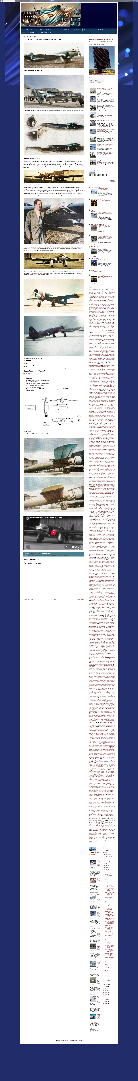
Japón (107, 606)
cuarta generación (92, 462)
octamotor (96, 673)
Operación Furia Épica (101, 681)
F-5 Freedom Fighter (96, 515)
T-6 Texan (108, 791)
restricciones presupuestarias (100, 753)
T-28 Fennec (96, 791)
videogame (106, 829)
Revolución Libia (103, 754)
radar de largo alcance (99, 737)
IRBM (99, 600)
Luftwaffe (108, 620)
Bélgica (100, 389)
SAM (90, 762)
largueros (71, 190)
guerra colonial (92, 546)
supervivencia (111, 790)
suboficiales (93, 786)
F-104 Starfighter (107, 509)
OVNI (110, 689)
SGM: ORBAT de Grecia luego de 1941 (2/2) (109, 937)
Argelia (103, 330)
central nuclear (102, 428)
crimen (112, 458)
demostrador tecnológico (94, 468)
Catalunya (111, 419)
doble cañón (106, 477)
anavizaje (104, 323)
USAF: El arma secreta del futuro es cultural (109, 915)
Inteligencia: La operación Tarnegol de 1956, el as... (109, 903)
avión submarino (106, 370)
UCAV (111, 817)
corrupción (91, 457)
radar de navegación (109, 737)
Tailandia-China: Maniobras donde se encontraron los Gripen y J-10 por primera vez (105, 146)
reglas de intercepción (104, 746)
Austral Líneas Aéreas (108, 350)
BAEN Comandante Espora (104, 377)
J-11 (108, 604)
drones (113, 485)
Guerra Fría (100, 557)
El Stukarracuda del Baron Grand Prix (105, 105)
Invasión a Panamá (109, 596)
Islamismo (100, 601)
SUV (92, 791)
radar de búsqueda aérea (101, 734)
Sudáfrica (100, 786)
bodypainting (100, 393)
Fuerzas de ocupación (105, 531)
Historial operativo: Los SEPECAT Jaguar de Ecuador (109, 941)
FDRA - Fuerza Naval (95, 187)
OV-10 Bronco (105, 689)
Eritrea (106, 499)
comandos (111, 439)
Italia (104, 603)
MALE (104, 623)
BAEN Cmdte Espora (93, 377)
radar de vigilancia (93, 738)
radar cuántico (98, 731)
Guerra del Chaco (111, 554)
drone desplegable (101, 484)
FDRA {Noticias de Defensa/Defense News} (100, 235)
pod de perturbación (107, 705)
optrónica (104, 688)
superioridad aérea (99, 788)
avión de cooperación (109, 359)
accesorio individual (92, 300)
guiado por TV (107, 562)
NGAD (91, 669)
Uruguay (106, 822)
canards (110, 416)
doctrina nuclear (96, 481)
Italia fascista (112, 603)
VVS (96, 837)
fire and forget (98, 519)
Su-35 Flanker (106, 784)
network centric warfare (100, 668)
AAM (113, 297)
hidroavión (97, 572)
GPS (101, 540)
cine (91, 434)
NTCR (112, 670)
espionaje (99, 503)
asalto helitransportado (93, 340)
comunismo (99, 447)
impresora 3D (100, 585)
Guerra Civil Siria (108, 545)
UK (103, 820)
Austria (97, 351)
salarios (111, 761)
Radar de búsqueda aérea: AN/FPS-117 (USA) (101, 39)
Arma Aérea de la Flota (100, 332)
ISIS (90, 601)
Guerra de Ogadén (109, 553)
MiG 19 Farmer (106, 639)
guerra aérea (108, 542)
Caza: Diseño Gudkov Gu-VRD (109, 912)
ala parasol (102, 312)
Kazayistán (108, 611)
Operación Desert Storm (104, 678)
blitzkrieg (104, 392)
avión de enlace (92, 361)
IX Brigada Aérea (102, 604)
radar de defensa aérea (98, 735)
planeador (91, 703)
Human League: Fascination (96, 271)
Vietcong (111, 829)
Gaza (95, 535)
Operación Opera (100, 684)
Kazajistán (103, 611)
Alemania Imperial (93, 315)
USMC (92, 825)
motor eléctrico (100, 660)
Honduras (97, 576)
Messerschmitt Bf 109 (94, 637)
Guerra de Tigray (92, 554)
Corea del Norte (100, 456)
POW (103, 709)
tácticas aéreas (108, 793)
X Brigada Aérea (99, 838)
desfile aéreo (110, 470)
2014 (105, 1001)
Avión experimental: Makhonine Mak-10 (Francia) (109, 889)
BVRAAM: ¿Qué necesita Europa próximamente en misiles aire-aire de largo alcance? (105, 213)
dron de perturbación (111, 482)
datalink (94, 465)
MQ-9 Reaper (94, 662)
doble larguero (93, 478)
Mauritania (111, 631)
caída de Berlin (104, 413)
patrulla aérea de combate (105, 695)
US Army (113, 822)
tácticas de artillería (111, 794)
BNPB (95, 393)
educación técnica (98, 488)
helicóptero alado (99, 566)
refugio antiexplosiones (108, 745)
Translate (100, 82)
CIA (106, 433)
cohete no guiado (93, 437)
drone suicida (106, 485)
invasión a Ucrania (93, 597)
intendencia (110, 591)
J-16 (112, 604)
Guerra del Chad (93, 555)
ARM (94, 332)
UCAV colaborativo (93, 818)
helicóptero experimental (109, 568)
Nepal (93, 668)
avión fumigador (112, 366)
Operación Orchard (109, 684)
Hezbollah (91, 572)
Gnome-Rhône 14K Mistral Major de (31, 248)
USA (99, 824)
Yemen (104, 838)
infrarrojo (103, 588)
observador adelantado (101, 672)
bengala (106, 389)
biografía (106, 390)
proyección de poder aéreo (106, 722)
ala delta (102, 311)
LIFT (99, 618)
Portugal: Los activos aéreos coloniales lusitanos (109, 946)
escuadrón (102, 500)
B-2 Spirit (92, 374)
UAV (107, 815)
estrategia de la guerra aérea (101, 505)
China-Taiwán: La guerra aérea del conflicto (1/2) (109, 899)
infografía (91, 588)
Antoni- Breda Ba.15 (51, 166)
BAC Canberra (107, 374)
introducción (112, 595)
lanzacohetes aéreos (95, 614)
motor (67, 248)
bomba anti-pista (97, 394)
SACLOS (101, 761)
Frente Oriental (108, 526)
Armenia (92, 336)
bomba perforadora (106, 397)
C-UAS (93, 412)
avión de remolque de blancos (107, 363)
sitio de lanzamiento (108, 778)
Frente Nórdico (100, 526)
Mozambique (108, 661)
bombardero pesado (101, 407)
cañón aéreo (91, 417)
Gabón (94, 534)
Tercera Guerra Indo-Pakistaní (107, 802)
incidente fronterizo (108, 585)
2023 (105, 852)
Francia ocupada (110, 523)
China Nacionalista (96, 433)
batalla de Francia (100, 386)
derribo (110, 468)
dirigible (95, 476)
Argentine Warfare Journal (44, 32)
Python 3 (99, 729)
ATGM (91, 350)
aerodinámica (104, 303)
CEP (107, 428)
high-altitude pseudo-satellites (107, 572)
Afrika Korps (98, 307)
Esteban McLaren (95, 852)
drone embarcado (109, 484)
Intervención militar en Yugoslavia (100, 595)
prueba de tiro (101, 725)
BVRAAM (100, 411)
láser (107, 614)
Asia (90, 342)
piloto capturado (102, 699)
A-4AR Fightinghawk (99, 297)
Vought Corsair (110, 833)
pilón (96, 699)
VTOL (100, 834)
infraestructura (98, 588)
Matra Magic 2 (105, 631)
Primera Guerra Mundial (95, 714)
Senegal (98, 774)
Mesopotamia (109, 635)
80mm (103, 296)
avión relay (109, 369)
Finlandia (91, 519)
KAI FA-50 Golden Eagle (103, 610)
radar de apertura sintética (107, 731)
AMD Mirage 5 (92, 320)
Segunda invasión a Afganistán (106, 771)
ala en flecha (110, 311)
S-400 (90, 760)
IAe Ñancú (109, 580)
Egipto (105, 488)
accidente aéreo (102, 300)
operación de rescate (109, 677)
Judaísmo (101, 608)
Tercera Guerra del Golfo (94, 802)
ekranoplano (105, 489)
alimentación (97, 318)
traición (105, 806)
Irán (114, 599)
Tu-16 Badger (97, 811)
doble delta (112, 477)
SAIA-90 (106, 761)
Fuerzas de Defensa (96, 531)
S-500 (94, 760)
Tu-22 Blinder (104, 811)
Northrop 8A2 (98, 670)
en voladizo (66, 191)
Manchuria (98, 624)
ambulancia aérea (98, 319)
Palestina (111, 691)
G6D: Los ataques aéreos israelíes (109, 965)
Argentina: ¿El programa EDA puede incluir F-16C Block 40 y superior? (105, 89)
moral (91, 656)
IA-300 (98, 578)
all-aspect (104, 318)
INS (92, 589)
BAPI (90, 385)
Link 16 (107, 618)
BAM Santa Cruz (98, 384)
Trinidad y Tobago (95, 810)
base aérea (95, 385)
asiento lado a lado (105, 342)
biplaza (93, 392)
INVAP (100, 596)
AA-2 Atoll (109, 297)
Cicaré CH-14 (112, 433)
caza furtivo (103, 423)
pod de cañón (110, 704)
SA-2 (97, 760)
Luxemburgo (91, 622)
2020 (105, 990)
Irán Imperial (93, 600)
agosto (107, 861)
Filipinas (110, 518)
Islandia (105, 601)
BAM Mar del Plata (92, 382)
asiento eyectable (95, 342)
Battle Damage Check (109, 388)
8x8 (106, 296)
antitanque (103, 326)
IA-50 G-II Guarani (108, 578)
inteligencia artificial (101, 591)
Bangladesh (111, 384)
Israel (93, 603)
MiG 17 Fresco (97, 639)
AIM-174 (92, 308)
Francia (49, 555)
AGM (103, 307)
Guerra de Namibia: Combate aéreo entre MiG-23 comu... (109, 894)
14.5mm (91, 291)
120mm (100, 289)
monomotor (61, 555)
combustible (101, 443)
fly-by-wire (101, 520)
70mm (95, 296)
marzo (107, 871)
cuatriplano (91, 464)
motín (108, 656)
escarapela (91, 500)
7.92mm (90, 296)
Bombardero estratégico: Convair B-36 (108, 972)
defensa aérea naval (96, 466)
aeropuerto (91, 305)
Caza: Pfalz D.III (100, 136)
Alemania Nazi (103, 315)
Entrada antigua (80, 599)
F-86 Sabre (106, 515)
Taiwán (102, 798)
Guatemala (102, 542)
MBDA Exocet (102, 632)
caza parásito (100, 426)
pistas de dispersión (103, 700)
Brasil (105, 408)
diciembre (108, 854)
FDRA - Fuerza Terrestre (90, 29)
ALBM (96, 314)
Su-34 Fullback (98, 784)
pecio (94, 696)
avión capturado (31, 555)
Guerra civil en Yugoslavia (102, 543)
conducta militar (110, 449)
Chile (108, 431)
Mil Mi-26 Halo (96, 645)
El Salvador (91, 490)
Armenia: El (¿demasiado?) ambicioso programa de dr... (109, 876)
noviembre (108, 856)
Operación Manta (92, 684)
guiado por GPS (110, 561)
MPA (114, 661)
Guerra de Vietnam (101, 554)
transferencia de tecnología (102, 807)
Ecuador (113, 486)
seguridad (106, 772)
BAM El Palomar (110, 381)
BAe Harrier (92, 376)
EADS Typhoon (94, 486)
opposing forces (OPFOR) (94, 688)
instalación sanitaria (99, 589)
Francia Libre (102, 523)
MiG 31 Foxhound (107, 642)
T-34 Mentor (102, 791)
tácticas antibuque (92, 794)
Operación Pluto (105, 685)
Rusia (97, 758)
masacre (101, 630)
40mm (104, 293)
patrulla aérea (95, 695)
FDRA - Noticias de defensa (37, 29)
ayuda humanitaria (98, 373)
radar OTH (91, 739)
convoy (104, 454)
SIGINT (98, 776)
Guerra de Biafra (100, 547)
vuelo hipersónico (99, 836)
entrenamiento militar (107, 496)
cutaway (111, 464)
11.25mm (90, 289)
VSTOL (95, 834)
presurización (96, 711)
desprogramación (98, 472)
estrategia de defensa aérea (102, 504)
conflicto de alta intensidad (94, 450)
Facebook (111, 29)
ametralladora (91, 323)
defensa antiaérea (107, 466)
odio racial (95, 674)
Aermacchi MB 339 (96, 303)
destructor (105, 472)
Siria (97, 778)
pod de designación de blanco (95, 705)
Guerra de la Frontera (111, 550)
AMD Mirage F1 (101, 320)
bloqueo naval (110, 392)
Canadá (104, 416)
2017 (105, 996)
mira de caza (92, 647)
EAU (104, 486)
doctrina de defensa (101, 480)
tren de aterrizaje (61, 193)
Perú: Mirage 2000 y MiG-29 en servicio (109, 979)
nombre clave (91, 670)
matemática (107, 630)
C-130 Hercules (107, 411)
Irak (109, 599)
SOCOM (95, 779)
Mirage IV (103, 647)
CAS (106, 419)
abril (107, 869)
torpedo (113, 803)
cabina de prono (104, 412)
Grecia (110, 541)
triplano (102, 810)
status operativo (95, 782)
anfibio (108, 323)
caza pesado (107, 426)
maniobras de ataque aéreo (98, 626)
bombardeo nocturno (98, 402)
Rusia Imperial (105, 758)
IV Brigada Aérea (94, 604)
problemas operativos (102, 716)
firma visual (111, 519)
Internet (90, 593)
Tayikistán (91, 801)
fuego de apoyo (107, 527)
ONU (96, 676)
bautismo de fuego (93, 389)
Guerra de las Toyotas (94, 551)
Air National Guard (99, 309)
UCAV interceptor (102, 818)
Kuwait (113, 612)
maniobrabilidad (105, 624)
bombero (111, 407)
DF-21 (105, 473)
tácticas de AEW (101, 794)
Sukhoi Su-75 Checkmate (103, 787)
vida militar (95, 829)
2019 (105, 992)
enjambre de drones (100, 493)
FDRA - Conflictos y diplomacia (54, 29)
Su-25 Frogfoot (97, 783)
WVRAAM (91, 838)
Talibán (108, 798)
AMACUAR (111, 318)
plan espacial (110, 701)
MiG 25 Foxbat (108, 641)
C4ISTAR (98, 412)
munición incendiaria (93, 664)
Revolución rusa (110, 754)
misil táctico (98, 650)
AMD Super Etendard (107, 322)
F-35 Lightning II (98, 514)
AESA (96, 305)
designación (91, 472)
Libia (108, 616)
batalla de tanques (94, 388)
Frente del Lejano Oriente (94, 524)
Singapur (91, 778)
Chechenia (96, 430)
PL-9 (95, 701)
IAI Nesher (93, 582)
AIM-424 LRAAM (99, 308)
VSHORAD (91, 834)
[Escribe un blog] (44, 553)
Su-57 (113, 784)
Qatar (94, 730)
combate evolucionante (100, 442)
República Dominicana (108, 749)
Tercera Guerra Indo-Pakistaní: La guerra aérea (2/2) (109, 885)
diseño (90, 477)
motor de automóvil (95, 658)
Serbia (113, 774)
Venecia (104, 826)
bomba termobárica (106, 398)
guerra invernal (110, 557)
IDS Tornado (109, 582)
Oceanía (90, 673)
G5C (90, 534)
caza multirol (108, 424)
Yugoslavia (110, 838)
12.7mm (95, 289)
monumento (112, 654)
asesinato (106, 340)
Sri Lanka (111, 780)
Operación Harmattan (111, 681)
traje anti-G (111, 806)
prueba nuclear (110, 725)
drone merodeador (99, 485)
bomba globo (97, 396)
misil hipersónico (108, 649)
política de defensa (93, 708)
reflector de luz (99, 745)
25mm (109, 292)
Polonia (103, 708)
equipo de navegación (98, 499)
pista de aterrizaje (94, 700)
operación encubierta (98, 680)
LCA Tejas (99, 615)
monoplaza (100, 654)
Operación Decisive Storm (94, 678)
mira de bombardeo (111, 646)
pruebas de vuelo (93, 726)
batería (101, 388)
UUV (112, 825)
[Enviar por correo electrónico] (43, 553)
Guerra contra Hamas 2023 (104, 546)
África (91, 307)
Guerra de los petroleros (104, 551)
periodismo (105, 696)
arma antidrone (110, 332)
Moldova (97, 653)
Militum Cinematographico (28, 32)
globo (105, 539)
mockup (111, 650)
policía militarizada (103, 707)
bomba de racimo (106, 394)
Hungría (90, 577)
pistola (109, 700)
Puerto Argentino (97, 727)
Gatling (90, 535)
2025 (105, 849)
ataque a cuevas (92, 344)
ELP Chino (102, 490)
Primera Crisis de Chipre (105, 711)
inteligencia (91, 591)
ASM (111, 342)
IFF (114, 582)
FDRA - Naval (77, 29)
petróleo (111, 697)
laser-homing (112, 614)
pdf (112, 695)
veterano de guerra (92, 828)
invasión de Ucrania (107, 597)
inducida (30, 274)
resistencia (79, 273)
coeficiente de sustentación (36, 164)
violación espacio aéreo (100, 832)
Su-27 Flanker (106, 783)
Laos (103, 614)
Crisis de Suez (108, 459)
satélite (90, 766)
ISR (89, 603)
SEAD (99, 766)
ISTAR (100, 603)
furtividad (97, 532)
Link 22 (112, 618)
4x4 (108, 293)
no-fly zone (111, 669)
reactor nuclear (96, 742)
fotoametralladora (109, 522)
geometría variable (54, 555)
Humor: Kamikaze (109, 925)
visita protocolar (110, 832)
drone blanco (93, 484)
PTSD (100, 726)
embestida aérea (92, 492)
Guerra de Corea (94, 549)
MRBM (100, 662)
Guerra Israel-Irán (99, 558)
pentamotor (99, 696)
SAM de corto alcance (99, 762)
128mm (104, 289)
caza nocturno (92, 426)
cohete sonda (101, 437)
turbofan (94, 814)
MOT (104, 656)
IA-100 (94, 578)
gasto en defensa (101, 534)
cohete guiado (110, 435)
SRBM (105, 780)
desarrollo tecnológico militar (94, 469)
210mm (95, 292)
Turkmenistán (92, 815)
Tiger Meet (97, 803)
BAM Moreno (100, 382)
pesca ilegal (106, 697)
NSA (108, 670)
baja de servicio (111, 378)
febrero (107, 873)
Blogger (80, 1040)
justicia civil (107, 608)
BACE (113, 374)
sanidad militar (98, 765)
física (90, 520)
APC (95, 327)
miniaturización (92, 646)
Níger (101, 669)
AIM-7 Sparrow (107, 308)
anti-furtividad (96, 326)
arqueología (98, 336)
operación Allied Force (103, 676)
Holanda (91, 576)
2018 (105, 994)
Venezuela (110, 826)
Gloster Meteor (111, 539)
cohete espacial (92, 435)
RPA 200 (105, 757)
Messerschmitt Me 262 (107, 637)
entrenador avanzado (94, 495)
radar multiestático (110, 738)
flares (94, 520)
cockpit (111, 434)
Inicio (55, 599)
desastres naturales (104, 469)
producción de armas (100, 718)
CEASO (111, 427)
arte (103, 336)
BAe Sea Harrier (100, 376)
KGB (96, 612)
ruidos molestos (112, 757)
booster (90, 408)
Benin (112, 389)
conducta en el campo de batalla (97, 449)
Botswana (100, 408)
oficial (107, 674)
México (90, 638)
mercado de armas (104, 634)
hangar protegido (93, 565)
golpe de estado (94, 540)
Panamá (90, 692)
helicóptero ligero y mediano (98, 569)
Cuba (102, 464)
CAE (99, 413)
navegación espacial (98, 666)
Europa (101, 508)
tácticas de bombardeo (95, 795)
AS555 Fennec (99, 339)
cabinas (32, 193)
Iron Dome (107, 600)
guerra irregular (92, 558)
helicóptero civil (108, 566)
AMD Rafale (95, 322)
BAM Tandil (105, 384)
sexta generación (99, 775)
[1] (50, 246)
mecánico (92, 634)
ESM (114, 501)
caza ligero (100, 424)
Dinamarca (98, 474)
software (101, 779)
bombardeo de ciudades (100, 401)
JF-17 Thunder (104, 607)
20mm (90, 292)
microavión (101, 638)
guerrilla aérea (110, 559)
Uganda (90, 820)
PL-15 (91, 701)
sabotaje (96, 761)
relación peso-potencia (98, 747)
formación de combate (99, 522)
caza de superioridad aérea (102, 422)
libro (112, 616)
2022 (105, 986)
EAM (101, 486)
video (100, 829)
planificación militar (100, 703)
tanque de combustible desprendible (101, 799)
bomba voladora (104, 400)
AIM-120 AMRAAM (110, 307)
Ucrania (110, 818)
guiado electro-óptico (93, 561)
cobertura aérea (105, 434)
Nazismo (106, 666)
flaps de (40, 274)
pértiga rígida (91, 697)
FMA (106, 520)
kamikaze (92, 611)
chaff (91, 430)
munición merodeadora (103, 664)
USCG (113, 824)
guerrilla (104, 559)
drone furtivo (91, 485)
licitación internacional (93, 618)
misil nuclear (91, 650)
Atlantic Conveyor (99, 350)
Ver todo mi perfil (92, 854)
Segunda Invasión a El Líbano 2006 (96, 772)
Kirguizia (104, 612)
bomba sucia (98, 398)
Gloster (38, 166)
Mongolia (102, 653)
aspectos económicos (93, 343)
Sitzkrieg (90, 779)
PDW (90, 696)
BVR (94, 411)
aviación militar (97, 355)
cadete (95, 413)
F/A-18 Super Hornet (99, 516)
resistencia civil (110, 751)
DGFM (108, 473)
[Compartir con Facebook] (47, 553)
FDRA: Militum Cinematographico (98, 275)
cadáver (90, 413)
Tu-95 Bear (111, 811)
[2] (66, 193)
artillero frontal (91, 339)
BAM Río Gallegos (107, 382)
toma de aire (102, 803)
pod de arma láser (103, 704)
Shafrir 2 (111, 775)
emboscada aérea (101, 492)
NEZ (114, 668)
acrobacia (95, 301)
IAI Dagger (102, 581)
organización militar (92, 689)
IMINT (112, 584)
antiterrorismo (110, 326)
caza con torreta (98, 420)
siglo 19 (103, 776)
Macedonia (101, 622)
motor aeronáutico (102, 657)
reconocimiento (99, 743)
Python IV (104, 729)
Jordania (96, 608)
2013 (105, 1003)
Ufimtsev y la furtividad (98, 880)
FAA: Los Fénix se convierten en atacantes (109, 928)
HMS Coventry (110, 574)
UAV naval (97, 817)
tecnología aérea (101, 801)
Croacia (106, 461)
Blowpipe (90, 393)
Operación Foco (92, 681)
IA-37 (102, 578)
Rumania (92, 758)
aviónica (104, 372)
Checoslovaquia (103, 430)
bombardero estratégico (98, 404)
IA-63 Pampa (99, 580)
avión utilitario (98, 372)
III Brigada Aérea (93, 584)
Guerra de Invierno (100, 550)
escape (111, 499)
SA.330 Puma (107, 760)
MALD (100, 623)
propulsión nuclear (109, 720)
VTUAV (105, 834)
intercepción (91, 592)
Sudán (105, 786)
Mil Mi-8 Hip (111, 645)
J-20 (90, 606)
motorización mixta (92, 661)
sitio (101, 778)
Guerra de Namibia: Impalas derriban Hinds (109, 959)
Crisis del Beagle (99, 461)
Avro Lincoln (110, 372)
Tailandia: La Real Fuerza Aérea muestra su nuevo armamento (105, 130)
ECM (108, 486)
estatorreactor (91, 504)
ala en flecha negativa (93, 312)
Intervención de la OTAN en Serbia (100, 593)
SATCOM (111, 765)
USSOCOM (107, 825)
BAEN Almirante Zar (109, 376)
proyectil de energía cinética (107, 723)
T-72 (114, 791)
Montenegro (106, 654)
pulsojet (94, 729)
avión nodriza (95, 369)
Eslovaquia (103, 501)
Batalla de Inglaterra (110, 386)
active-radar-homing (104, 301)
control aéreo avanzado (95, 453)
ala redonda (109, 312)
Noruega (104, 670)
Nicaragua (96, 669)
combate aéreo (93, 441)
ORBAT (109, 688)
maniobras (112, 625)
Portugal (91, 709)
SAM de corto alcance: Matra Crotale (105, 152)
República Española (93, 750)
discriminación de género (103, 476)
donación (99, 482)
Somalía (106, 779)
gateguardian (110, 534)
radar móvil (101, 738)
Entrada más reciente (28, 599)
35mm (96, 293)
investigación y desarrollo (94, 599)
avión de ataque (97, 359)
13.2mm (108, 289)
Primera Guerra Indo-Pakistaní (107, 712)
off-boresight (101, 674)
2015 (105, 999)
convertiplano (97, 454)
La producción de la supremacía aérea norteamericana (109, 922)
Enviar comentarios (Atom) (35, 602)
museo (110, 664)
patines (90, 695)
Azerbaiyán (112, 373)
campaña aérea (106, 415)
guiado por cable (102, 561)
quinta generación (101, 730)
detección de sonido (98, 473)
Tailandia (96, 798)
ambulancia (91, 319)
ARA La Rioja (106, 327)
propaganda (93, 720)
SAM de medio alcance (101, 764)
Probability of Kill (92, 716)
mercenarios (101, 635)
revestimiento (110, 753)
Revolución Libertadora (93, 754)
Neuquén (109, 668)
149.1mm (96, 291)
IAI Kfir (113, 581)
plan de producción (101, 701)
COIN (106, 437)
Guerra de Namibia (100, 553)
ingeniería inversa (111, 588)
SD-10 (95, 766)
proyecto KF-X (92, 725)
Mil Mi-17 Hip (106, 643)
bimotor (97, 390)
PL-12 (113, 700)
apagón (90, 327)
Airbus (105, 309)
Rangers (98, 741)
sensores (104, 774)
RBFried (67, 1040)
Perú (97, 697)
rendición (106, 747)
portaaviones (110, 708)
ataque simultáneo (98, 348)
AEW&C (106, 305)
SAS (107, 765)
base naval (102, 385)
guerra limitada (108, 558)
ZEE (98, 840)
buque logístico (105, 409)
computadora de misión (108, 446)
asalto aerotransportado (108, 339)
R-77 (107, 730)
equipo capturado (98, 497)
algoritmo (111, 316)
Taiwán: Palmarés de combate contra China (109, 881)
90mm (110, 296)
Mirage (97, 647)
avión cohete (107, 358)
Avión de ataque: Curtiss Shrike (109, 968)
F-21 (101, 512)
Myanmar (91, 665)
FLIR (97, 520)
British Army (111, 408)
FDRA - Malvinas (102, 29)
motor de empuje (104, 658)
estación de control (108, 503)
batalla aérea (109, 385)
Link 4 (90, 619)
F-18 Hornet (95, 512)
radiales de (55, 248)
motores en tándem (109, 660)
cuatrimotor (109, 462)
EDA (92, 488)
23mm (99, 292)
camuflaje (98, 416)
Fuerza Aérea (99, 528)
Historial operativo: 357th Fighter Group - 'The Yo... (109, 954)
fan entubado (91, 518)
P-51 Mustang (97, 691)
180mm (112, 291)
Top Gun (108, 803)
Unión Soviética (94, 822)
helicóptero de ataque (94, 568)
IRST (112, 600)
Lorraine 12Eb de (27, 195)
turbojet (105, 814)
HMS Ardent (104, 574)
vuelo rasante (107, 836)
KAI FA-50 (95, 610)
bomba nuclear (98, 397)
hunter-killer (96, 577)
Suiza (94, 787)
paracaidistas (112, 692)
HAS (100, 565)
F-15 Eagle (97, 511)
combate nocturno (111, 442)
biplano (113, 390)
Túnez (94, 813)
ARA (99, 327)
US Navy (93, 824)
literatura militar (100, 619)
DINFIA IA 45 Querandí (108, 474)
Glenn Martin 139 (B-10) (98, 539)
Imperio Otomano (92, 585)
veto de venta (100, 828)
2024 (105, 850)
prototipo (92, 722)
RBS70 (103, 741)
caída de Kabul (112, 413)
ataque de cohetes (93, 347)
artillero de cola (110, 338)
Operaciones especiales (108, 686)
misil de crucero (99, 649)
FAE (112, 516)
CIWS (95, 434)
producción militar (99, 719)
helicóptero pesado (99, 570)
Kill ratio (100, 612)
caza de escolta (105, 420)
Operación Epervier (109, 680)
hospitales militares (104, 576)
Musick (92, 270)
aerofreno (111, 303)
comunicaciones (92, 447)
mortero (95, 656)
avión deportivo (107, 365)
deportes (105, 468)
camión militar (98, 415)
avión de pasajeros (103, 361)
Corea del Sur (109, 456)
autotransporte (96, 354)
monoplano (75, 191)
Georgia (96, 538)
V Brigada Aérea (98, 826)
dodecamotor (110, 481)
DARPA (90, 465)
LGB (103, 616)
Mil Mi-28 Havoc (104, 645)
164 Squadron (106, 291)
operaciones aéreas (98, 686)
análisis (98, 323)
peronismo (111, 696)
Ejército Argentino (97, 489)
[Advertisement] (51, 1055)
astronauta (101, 343)
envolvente (91, 497)
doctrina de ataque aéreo (103, 478)
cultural (106, 464)
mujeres (105, 662)
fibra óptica (105, 518)
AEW (101, 305)
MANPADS (100, 627)
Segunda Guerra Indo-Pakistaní (105, 768)
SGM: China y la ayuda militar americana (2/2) (109, 908)
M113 (96, 622)
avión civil (98, 358)
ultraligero (111, 820)
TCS (95, 801)
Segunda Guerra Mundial (98, 770)
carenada (46, 193)
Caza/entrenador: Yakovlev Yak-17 (109, 962)
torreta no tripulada (98, 806)
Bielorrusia (91, 390)
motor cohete (112, 657)
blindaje (99, 392)
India (90, 587)
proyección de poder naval (94, 723)
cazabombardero (97, 427)
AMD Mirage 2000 (108, 319)
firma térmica (105, 519)
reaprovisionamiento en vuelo (107, 742)
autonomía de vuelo (93, 352)
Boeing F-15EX (108, 982)
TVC (104, 815)
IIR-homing (100, 584)
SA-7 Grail (102, 760)
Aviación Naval (105, 355)
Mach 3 (106, 622)
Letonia (108, 615)
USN (97, 825)
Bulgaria (90, 409)
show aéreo (91, 776)
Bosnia (95, 408)
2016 (105, 998)
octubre (107, 858)
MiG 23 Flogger (99, 641)
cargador (90, 419)
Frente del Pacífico (105, 524)
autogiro (111, 351)
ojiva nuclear (112, 674)
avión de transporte (94, 365)
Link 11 (103, 618)
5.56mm (111, 293)
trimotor (113, 809)
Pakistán (104, 691)
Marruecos (95, 630)
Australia (91, 351)
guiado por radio (100, 562)
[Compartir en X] (46, 553)
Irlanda (102, 600)
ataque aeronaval (100, 346)
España (92, 503)
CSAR (111, 461)
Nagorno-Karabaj (99, 665)
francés (90, 523)
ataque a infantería (100, 344)
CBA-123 (107, 427)
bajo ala (71, 191)
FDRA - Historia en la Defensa (97, 224)
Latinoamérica (93, 615)
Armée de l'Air (112, 335)
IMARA (108, 584)
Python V (109, 729)
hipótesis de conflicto (93, 573)
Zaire (90, 840)
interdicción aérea (108, 592)
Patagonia (111, 693)
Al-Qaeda (110, 309)
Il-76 (104, 584)
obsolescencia (110, 672)
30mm (91, 293)
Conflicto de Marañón (104, 450)
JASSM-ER (98, 607)
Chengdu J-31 (95, 431)
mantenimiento (109, 627)
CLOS (99, 434)
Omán (92, 676)
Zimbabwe (102, 840)
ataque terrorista (106, 348)
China (113, 431)
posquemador (97, 709)
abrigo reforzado (110, 299)
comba (72, 163)
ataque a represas (109, 344)
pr (106, 709)
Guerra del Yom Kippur (104, 555)
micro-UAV (96, 638)
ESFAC (98, 501)
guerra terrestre (98, 559)
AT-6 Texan (111, 343)
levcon (112, 615)
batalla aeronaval (92, 386)
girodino (109, 538)
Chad (113, 428)
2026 (105, 847)
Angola (113, 323)
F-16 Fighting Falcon (109, 511)
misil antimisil (109, 647)
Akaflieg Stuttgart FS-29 (59, 271)
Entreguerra (45, 555)
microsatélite (107, 638)
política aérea (110, 707)
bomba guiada (106, 396)
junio (107, 865)
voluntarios (101, 833)
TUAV (90, 813)
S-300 (111, 758)
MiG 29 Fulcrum (98, 642)
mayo (107, 867)
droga (104, 482)
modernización (98, 652)
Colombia (98, 438)
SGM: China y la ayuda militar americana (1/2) (109, 932)
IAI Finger (108, 581)
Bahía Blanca (95, 378)
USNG (102, 825)
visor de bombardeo (93, 833)
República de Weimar (98, 749)
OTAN (99, 689)
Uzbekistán (91, 826)
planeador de (37, 271)
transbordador (91, 807)
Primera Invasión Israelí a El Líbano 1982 (103, 715)
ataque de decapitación (103, 347)
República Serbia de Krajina (103, 750)
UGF (95, 820)
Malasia (94, 623)
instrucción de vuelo (109, 589)
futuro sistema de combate (107, 532)
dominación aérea (92, 482)
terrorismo (91, 803)
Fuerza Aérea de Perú (102, 530)
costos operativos (100, 458)
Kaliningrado (112, 610)
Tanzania (111, 799)
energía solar (91, 493)
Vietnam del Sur (108, 830)
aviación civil (103, 354)
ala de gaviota (95, 311)
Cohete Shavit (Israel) (108, 975)
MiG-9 (101, 643)
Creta (108, 458)
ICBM (104, 582)
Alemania (109, 314)
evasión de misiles (109, 508)
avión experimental (38, 555)
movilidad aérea (101, 661)
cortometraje (98, 457)
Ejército (90, 489)
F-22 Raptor (107, 512)
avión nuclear (102, 369)
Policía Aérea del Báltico (93, 707)
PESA (101, 697)
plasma (107, 703)
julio (107, 863)
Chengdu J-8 (102, 431)
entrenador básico (108, 495)
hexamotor (109, 570)
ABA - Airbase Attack (95, 299)
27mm (113, 292)
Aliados (90, 318)
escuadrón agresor (109, 500)
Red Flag (92, 745)
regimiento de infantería (93, 746)
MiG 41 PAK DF (95, 643)
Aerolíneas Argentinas (99, 304)
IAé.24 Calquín (96, 581)
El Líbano (111, 489)
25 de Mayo (104, 292)
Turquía (98, 815)
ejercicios (111, 488)
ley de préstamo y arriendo (94, 616)
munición (111, 662)
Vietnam (91, 830)
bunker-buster (97, 409)
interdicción (99, 592)
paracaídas (106, 692)
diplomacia (91, 476)
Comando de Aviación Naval (101, 439)
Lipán (94, 619)
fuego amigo (99, 527)
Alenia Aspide (96, 316)
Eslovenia (109, 501)
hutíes (101, 577)
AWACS (90, 373)
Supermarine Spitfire (93, 790)
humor (111, 576)
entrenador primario (93, 496)
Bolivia (106, 393)
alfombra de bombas (104, 316)
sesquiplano (92, 775)
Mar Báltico (91, 628)
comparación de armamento (95, 445)
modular (107, 651)
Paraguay (92, 693)
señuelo (108, 774)
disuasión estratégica (99, 477)
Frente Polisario (92, 527)
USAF (107, 824)
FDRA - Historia (68, 29)
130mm (113, 289)
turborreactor (112, 814)
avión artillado (107, 356)
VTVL (109, 834)
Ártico (108, 336)
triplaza (107, 810)
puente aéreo (105, 726)
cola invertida (91, 438)
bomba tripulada (96, 400)
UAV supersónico (104, 817)
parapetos (105, 693)
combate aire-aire (105, 441)
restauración (91, 753)
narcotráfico (110, 665)
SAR (103, 765)
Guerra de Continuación (110, 547)
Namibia (105, 665)
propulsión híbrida (101, 720)
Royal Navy (99, 757)
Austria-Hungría (104, 351)
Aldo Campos (102, 314)
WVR (111, 837)
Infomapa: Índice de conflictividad (104, 200)
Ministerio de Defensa (101, 646)
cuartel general (101, 462)
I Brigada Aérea (107, 577)
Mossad (100, 656)
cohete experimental (101, 435)
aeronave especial (109, 304)
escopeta (96, 500)
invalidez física (94, 596)
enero (107, 984)
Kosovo (109, 612)
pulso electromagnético (106, 727)
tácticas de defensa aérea (107, 795)
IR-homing (103, 599)
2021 (105, 988)
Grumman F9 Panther (93, 542)
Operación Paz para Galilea (94, 685)
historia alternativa (104, 573)
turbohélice (100, 814)
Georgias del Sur (103, 538)
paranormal (99, 693)
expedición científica (93, 509)
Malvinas (91, 625)
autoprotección (102, 352)
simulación (109, 776)
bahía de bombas (103, 378)
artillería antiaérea (101, 338)
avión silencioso (98, 370)
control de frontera (105, 453)
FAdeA (107, 516)
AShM (111, 340)
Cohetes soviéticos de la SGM (109, 919)
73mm (99, 296)
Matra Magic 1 (98, 631)
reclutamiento (91, 743)
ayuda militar (105, 373)
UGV (99, 820)
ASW (106, 343)
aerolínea (91, 304)
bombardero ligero (100, 405)
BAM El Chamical (101, 381)
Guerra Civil (91, 543)
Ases (100, 340)
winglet (107, 837)
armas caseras (104, 335)
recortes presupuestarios (110, 743)
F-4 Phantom (108, 514)
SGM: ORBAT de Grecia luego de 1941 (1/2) (109, 950)
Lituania (105, 619)
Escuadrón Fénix (92, 501)
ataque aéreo (92, 346)
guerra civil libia (99, 545)
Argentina (111, 330)
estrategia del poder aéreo (103, 507)
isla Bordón (94, 601)
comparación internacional (108, 445)
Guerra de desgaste (105, 549)
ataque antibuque (109, 346)
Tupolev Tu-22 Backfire (102, 813)
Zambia (94, 840)
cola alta (111, 437)
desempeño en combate (95, 470)
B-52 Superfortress (98, 374)
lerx (104, 615)
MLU (107, 650)
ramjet (94, 741)
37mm (100, 293)
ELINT (96, 490)
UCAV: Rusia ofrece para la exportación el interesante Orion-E (105, 97)
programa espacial (110, 719)
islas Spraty (111, 601)
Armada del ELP (96, 335)
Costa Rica (105, 457)
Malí (108, 623)
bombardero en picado (109, 403)
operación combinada (99, 677)
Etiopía (95, 508)
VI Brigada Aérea (108, 828)
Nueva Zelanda (92, 672)
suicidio (90, 787)
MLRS (103, 650)
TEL (108, 801)
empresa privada (109, 492)
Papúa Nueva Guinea (98, 692)
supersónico (103, 790)
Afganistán (112, 305)
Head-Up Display (107, 565)
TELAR (112, 801)
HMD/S (98, 574)
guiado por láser (92, 562)
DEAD (99, 465)
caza (90, 420)
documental (104, 481)
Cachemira (111, 412)
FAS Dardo (98, 518)
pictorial (91, 699)
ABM (104, 299)
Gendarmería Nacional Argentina (106, 535)
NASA (90, 666)
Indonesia (102, 587)
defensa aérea (111, 465)
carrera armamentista (98, 419)
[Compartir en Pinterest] (49, 553)
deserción (104, 470)
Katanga (97, 611)
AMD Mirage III (111, 320)
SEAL (104, 766)
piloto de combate (111, 699)
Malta (112, 623)
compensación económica (94, 446)
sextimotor (106, 775)
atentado (113, 348)
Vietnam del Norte (99, 830)
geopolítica (91, 538)
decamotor (104, 465)
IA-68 (105, 580)
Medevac (97, 634)
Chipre (102, 433)
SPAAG (100, 780)
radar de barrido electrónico (96, 733)
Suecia (110, 786)
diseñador (111, 476)
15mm (101, 291)
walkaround (102, 837)
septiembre (108, 860)
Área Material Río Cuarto (94, 330)
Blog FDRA (25, 29)
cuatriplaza (97, 464)
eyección (100, 509)
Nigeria (105, 669)
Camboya (92, 415)
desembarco (112, 469)
